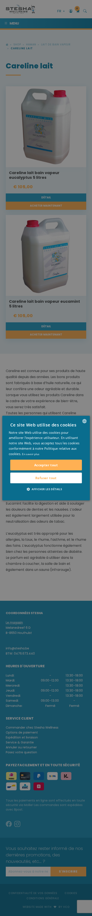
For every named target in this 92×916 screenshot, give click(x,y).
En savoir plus (30, 454)
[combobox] (84, 421)
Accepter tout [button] (46, 465)
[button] (46, 489)
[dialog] (46, 458)
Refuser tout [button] (46, 478)
